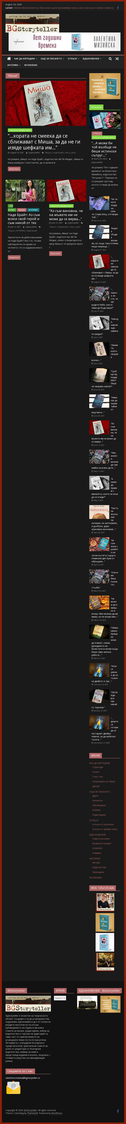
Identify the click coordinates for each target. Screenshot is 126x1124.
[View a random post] (117, 58)
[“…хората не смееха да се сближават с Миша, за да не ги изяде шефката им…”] (46, 82)
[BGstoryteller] (28, 997)
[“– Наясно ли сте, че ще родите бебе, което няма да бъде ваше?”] (99, 288)
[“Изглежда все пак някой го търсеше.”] (99, 690)
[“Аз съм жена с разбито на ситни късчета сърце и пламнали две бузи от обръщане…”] (99, 538)
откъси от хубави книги (20, 130)
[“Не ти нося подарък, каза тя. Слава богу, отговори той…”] (99, 197)
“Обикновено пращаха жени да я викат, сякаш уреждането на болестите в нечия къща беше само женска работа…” (105, 641)
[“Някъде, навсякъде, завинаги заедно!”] (99, 317)
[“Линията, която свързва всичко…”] (99, 343)
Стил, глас (97, 776)
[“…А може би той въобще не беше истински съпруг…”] (104, 114)
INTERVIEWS (30, 65)
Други (95, 795)
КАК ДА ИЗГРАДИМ (24, 58)
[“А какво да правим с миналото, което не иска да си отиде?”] (99, 477)
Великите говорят (102, 843)
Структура (97, 767)
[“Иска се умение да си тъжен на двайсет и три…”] (99, 664)
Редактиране (99, 814)
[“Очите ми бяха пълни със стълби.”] (99, 571)
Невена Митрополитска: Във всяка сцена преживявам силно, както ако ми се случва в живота (64, 7)
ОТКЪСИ (72, 58)
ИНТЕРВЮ (12, 65)
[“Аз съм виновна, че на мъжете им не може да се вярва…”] (66, 181)
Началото (97, 800)
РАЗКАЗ (96, 810)
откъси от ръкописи (103, 824)
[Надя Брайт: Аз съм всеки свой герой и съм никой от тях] (25, 181)
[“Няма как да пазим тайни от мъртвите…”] (99, 396)
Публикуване (99, 805)
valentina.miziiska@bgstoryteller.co (23, 1077)
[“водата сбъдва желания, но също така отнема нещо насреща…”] (99, 226)
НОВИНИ (97, 848)
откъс (67, 152)
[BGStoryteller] (9, 58)
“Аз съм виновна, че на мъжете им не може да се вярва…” (66, 214)
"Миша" (48, 152)
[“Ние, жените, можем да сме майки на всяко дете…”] (99, 451)
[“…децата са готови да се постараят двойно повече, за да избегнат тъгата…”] (99, 717)
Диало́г (96, 786)
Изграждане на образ (103, 781)
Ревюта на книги (101, 838)
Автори (21, 210)
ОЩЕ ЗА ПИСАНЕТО (51, 58)
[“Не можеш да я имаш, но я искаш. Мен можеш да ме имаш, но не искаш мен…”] (99, 597)
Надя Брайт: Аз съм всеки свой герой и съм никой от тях (24, 218)
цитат (73, 152)
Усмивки (96, 853)
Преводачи (98, 872)
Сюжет (96, 771)
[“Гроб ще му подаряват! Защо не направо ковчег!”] (99, 369)
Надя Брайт (58, 152)
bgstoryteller (34, 152)
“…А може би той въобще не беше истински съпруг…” (104, 149)
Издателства (99, 867)
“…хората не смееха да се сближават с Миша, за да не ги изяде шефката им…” (44, 141)
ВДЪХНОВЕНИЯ (91, 58)
